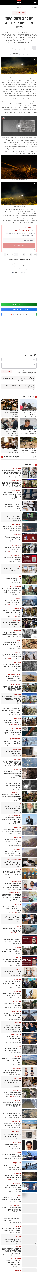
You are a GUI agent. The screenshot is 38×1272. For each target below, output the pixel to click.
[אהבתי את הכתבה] (23, 266)
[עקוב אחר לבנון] (24, 254)
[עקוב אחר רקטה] (16, 254)
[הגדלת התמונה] (34, 60)
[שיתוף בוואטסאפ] (26, 53)
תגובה (3, 381)
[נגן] (19, 126)
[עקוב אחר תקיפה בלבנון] (5, 254)
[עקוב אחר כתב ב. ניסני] (25, 47)
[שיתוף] (22, 53)
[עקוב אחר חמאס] (31, 254)
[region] (19, 126)
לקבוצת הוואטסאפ (17, 304)
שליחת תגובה (6, 371)
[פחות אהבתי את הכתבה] (14, 266)
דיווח (7, 381)
